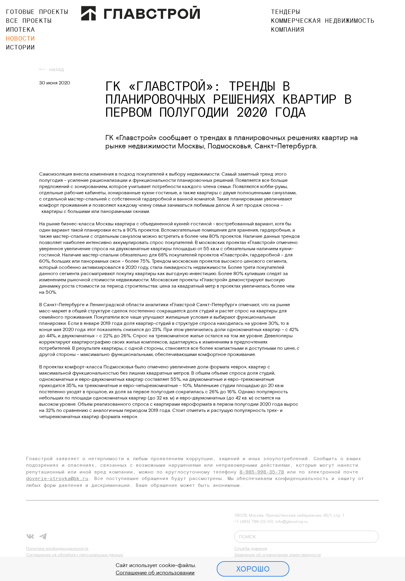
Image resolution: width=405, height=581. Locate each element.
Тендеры (285, 11)
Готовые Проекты (37, 11)
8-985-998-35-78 (262, 471)
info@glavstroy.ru (291, 521)
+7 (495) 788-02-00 (253, 521)
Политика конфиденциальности (57, 548)
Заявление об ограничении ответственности (277, 554)
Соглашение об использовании (155, 572)
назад (56, 69)
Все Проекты (29, 20)
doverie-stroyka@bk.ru (57, 478)
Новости (20, 38)
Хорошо (253, 569)
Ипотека (20, 29)
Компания (287, 29)
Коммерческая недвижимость (323, 20)
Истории (20, 47)
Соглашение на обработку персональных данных (74, 554)
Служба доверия (250, 548)
